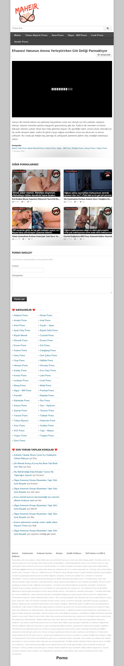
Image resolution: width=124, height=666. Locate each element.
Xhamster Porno (47, 420)
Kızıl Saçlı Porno (48, 370)
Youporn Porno (47, 435)
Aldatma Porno (21, 315)
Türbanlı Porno (47, 415)
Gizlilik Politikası (74, 553)
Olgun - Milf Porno (64, 148)
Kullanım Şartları (44, 553)
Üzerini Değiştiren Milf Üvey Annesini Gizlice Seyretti (88, 236)
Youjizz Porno (101, 148)
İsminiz (15, 266)
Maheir (17, 35)
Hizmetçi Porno (47, 365)
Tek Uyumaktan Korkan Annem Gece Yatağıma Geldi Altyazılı (92, 199)
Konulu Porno (20, 375)
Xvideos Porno (47, 425)
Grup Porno (19, 360)
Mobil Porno (45, 385)
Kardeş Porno (20, 370)
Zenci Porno (19, 440)
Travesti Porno (21, 415)
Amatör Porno (21, 42)
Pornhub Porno (47, 390)
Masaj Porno (20, 385)
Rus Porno (45, 400)
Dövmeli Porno (21, 340)
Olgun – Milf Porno (77, 35)
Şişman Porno (20, 410)
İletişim (59, 553)
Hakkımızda (27, 553)
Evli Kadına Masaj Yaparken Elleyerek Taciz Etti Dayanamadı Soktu (42, 199)
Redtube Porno (78, 148)
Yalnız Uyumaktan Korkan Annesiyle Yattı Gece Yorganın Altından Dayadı (45, 236)
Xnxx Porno (19, 425)
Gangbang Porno (48, 350)
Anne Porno (58, 35)
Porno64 (18, 395)
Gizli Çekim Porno (48, 355)
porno (23, 569)
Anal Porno (45, 320)
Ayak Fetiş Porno (22, 330)
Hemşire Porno (21, 365)
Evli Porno (45, 345)
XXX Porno (19, 430)
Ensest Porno (46, 340)
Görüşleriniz (17, 275)
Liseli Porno (97, 35)
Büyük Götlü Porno (19, 148)
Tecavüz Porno (47, 410)
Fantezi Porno (50, 148)
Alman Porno (46, 315)
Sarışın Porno (90, 148)
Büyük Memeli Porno (36, 148)
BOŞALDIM (105, 55)
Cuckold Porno (47, 335)
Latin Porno (45, 375)
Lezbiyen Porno (21, 380)
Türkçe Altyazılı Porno (36, 35)
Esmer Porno (20, 345)
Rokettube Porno (22, 400)
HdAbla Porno (46, 360)
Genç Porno (19, 355)
